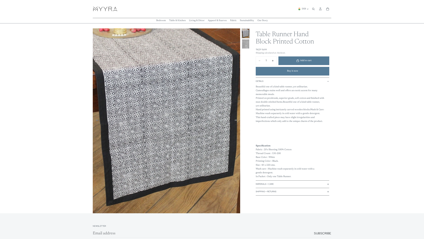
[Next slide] (236, 120)
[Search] (313, 9)
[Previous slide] (96, 120)
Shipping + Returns (266, 191)
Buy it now (292, 71)
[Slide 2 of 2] (245, 43)
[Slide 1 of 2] (245, 33)
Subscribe (322, 233)
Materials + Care (265, 184)
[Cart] (327, 9)
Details (259, 81)
